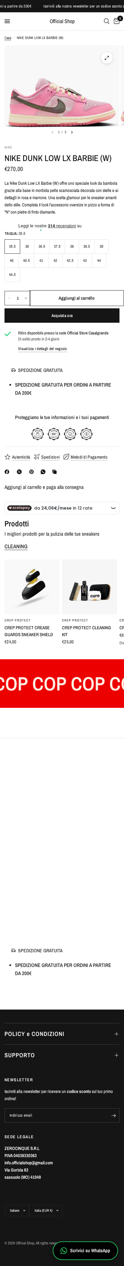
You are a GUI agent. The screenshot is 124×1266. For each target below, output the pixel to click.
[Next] (72, 132)
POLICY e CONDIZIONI (34, 1034)
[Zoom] (107, 58)
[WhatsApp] (44, 471)
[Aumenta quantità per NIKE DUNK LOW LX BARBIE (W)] (25, 298)
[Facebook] (8, 471)
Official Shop (62, 21)
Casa (8, 37)
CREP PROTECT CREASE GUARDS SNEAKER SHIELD (29, 631)
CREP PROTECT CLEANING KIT (86, 631)
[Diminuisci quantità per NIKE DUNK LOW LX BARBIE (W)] (9, 298)
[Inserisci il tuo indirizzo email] (113, 1115)
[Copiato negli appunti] (55, 471)
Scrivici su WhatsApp (90, 1250)
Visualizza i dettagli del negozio (42, 348)
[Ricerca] (107, 21)
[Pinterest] (32, 471)
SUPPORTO (20, 1055)
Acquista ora (62, 315)
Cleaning (16, 546)
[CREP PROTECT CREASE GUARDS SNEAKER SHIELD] (32, 586)
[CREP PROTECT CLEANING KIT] (89, 586)
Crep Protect (18, 620)
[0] (115, 21)
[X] (20, 471)
